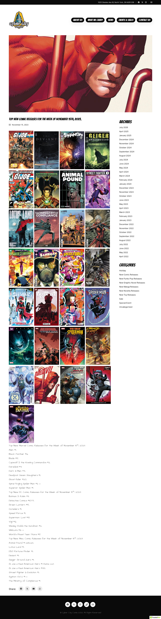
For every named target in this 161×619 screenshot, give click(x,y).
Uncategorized (125, 307)
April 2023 (124, 208)
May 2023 (123, 204)
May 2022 (123, 252)
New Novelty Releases (129, 291)
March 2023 (124, 212)
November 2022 (126, 228)
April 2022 (123, 256)
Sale (121, 299)
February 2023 (125, 216)
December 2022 (126, 224)
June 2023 (124, 200)
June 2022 (124, 248)
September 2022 (126, 236)
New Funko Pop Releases (130, 278)
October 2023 (125, 196)
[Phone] (86, 604)
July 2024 (123, 159)
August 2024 (125, 155)
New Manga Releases (128, 287)
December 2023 (126, 188)
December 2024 (126, 139)
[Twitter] (73, 604)
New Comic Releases (128, 274)
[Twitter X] (27, 588)
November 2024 (126, 143)
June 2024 (124, 164)
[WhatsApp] (39, 588)
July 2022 (123, 244)
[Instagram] (80, 604)
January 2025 (125, 135)
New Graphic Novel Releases (132, 282)
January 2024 (125, 184)
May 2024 (123, 168)
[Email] (33, 588)
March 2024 (124, 176)
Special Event (125, 303)
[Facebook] (21, 588)
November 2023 (126, 192)
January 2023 (125, 220)
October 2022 (125, 232)
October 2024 (125, 147)
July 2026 (123, 127)
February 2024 (125, 180)
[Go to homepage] (19, 20)
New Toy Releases (127, 295)
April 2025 (123, 131)
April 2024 (124, 172)
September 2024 (126, 151)
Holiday (122, 270)
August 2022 (125, 240)
